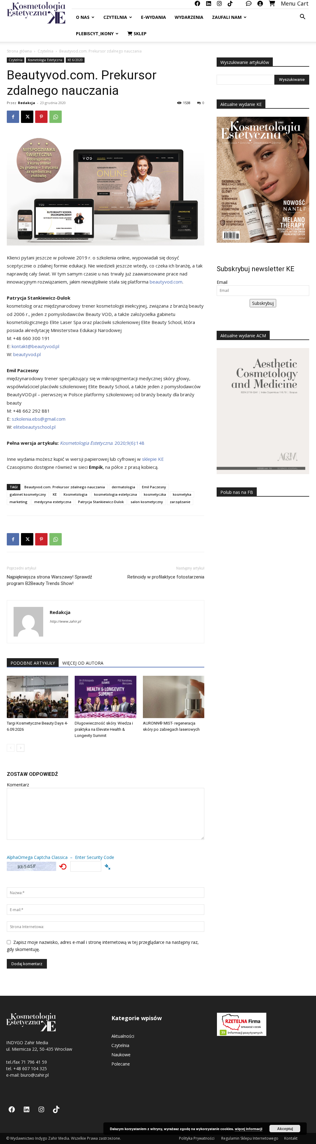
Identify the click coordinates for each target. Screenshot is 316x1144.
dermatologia (123, 487)
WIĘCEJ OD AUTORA (82, 663)
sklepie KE (153, 459)
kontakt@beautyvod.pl (35, 346)
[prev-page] (11, 748)
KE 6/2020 (75, 60)
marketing (18, 501)
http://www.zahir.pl (65, 621)
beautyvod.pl (27, 354)
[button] (302, 17)
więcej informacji (248, 1128)
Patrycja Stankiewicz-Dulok (101, 501)
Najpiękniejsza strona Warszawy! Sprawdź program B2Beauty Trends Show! (49, 580)
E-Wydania (153, 17)
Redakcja (26, 102)
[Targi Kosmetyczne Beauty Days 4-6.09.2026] (37, 697)
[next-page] (20, 748)
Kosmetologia (75, 494)
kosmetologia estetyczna (115, 494)
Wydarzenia (189, 17)
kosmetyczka (155, 494)
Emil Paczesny (154, 487)
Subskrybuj (263, 303)
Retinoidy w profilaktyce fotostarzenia (165, 577)
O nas (82, 17)
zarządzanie (180, 501)
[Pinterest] (41, 117)
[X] (27, 117)
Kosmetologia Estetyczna (45, 60)
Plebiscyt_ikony (95, 33)
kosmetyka (182, 494)
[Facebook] (13, 117)
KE (55, 494)
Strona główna (19, 51)
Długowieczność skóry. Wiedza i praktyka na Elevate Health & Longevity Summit (104, 729)
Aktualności (122, 1036)
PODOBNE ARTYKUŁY (32, 663)
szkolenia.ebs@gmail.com (38, 419)
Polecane (120, 1064)
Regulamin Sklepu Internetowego (249, 1138)
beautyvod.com (166, 282)
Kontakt (290, 1138)
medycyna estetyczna (52, 501)
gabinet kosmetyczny (28, 494)
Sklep (139, 33)
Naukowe (121, 1055)
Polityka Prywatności (197, 1138)
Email (222, 282)
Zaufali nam (227, 17)
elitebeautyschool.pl (34, 427)
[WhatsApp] (55, 117)
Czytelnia (115, 17)
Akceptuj (285, 1128)
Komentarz (18, 785)
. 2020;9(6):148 (102, 443)
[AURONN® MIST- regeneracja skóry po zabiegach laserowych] (173, 697)
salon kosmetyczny (147, 501)
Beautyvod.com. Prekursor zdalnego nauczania (64, 487)
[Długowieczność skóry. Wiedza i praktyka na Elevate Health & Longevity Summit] (105, 697)
